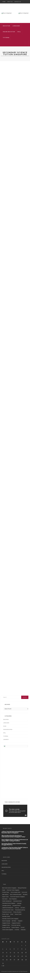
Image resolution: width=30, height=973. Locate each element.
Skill (19, 31)
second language (6, 920)
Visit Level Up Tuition (7, 352)
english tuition (5, 896)
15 (22, 952)
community (24, 892)
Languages (16, 25)
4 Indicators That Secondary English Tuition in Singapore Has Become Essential (15, 848)
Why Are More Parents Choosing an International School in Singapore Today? (13, 836)
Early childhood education (15, 894)
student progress (15, 927)
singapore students (16, 923)
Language (19, 903)
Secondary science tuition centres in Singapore (14, 519)
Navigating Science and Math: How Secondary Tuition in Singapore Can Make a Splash (14, 372)
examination (5, 898)
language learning (6, 905)
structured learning (15, 925)
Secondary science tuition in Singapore (15, 253)
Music (4, 726)
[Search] (26, 1)
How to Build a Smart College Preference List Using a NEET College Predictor (15, 840)
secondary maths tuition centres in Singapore (14, 392)
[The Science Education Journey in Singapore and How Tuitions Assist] (15, 81)
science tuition (18, 914)
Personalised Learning (20, 909)
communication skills (15, 892)
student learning (6, 927)
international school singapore (8, 903)
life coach (22, 907)
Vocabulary (23, 929)
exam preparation (13, 898)
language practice (16, 905)
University (6, 739)
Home (4, 1)
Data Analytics (5, 894)
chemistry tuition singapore (13, 890)
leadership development (7, 907)
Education (6, 25)
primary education (17, 912)
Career (3, 890)
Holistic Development (7, 901)
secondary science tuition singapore (10, 918)
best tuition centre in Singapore (9, 887)
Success (22, 927)
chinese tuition (5, 892)
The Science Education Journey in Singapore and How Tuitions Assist (14, 69)
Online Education (9, 31)
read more (6, 358)
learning (17, 907)
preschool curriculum (7, 912)
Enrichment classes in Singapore (17, 896)
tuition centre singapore (7, 929)
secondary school (6, 916)
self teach (14, 920)
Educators (25, 894)
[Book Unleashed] (6, 13)
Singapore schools (6, 923)
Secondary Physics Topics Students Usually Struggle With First (14, 844)
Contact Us (17, 1)
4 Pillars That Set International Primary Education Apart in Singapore (13, 832)
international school (17, 901)
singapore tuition (6, 925)
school (11, 914)
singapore (20, 920)
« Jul (3, 965)
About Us (9, 1)
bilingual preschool (22, 887)
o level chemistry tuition (8, 909)
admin (20, 74)
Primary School (5, 914)
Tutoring (6, 37)
